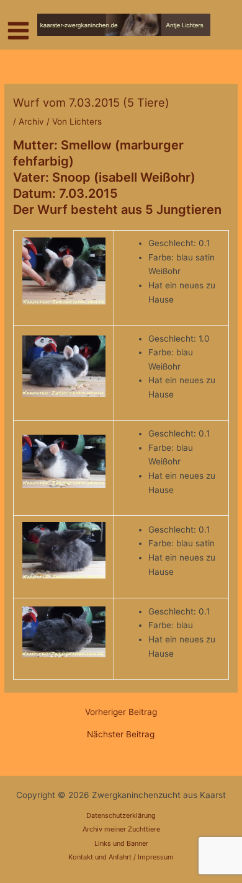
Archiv (31, 121)
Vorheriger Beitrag (121, 712)
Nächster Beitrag (121, 734)
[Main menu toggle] (18, 31)
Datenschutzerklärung (121, 815)
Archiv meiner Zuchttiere (121, 829)
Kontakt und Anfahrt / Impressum (121, 857)
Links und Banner (121, 843)
